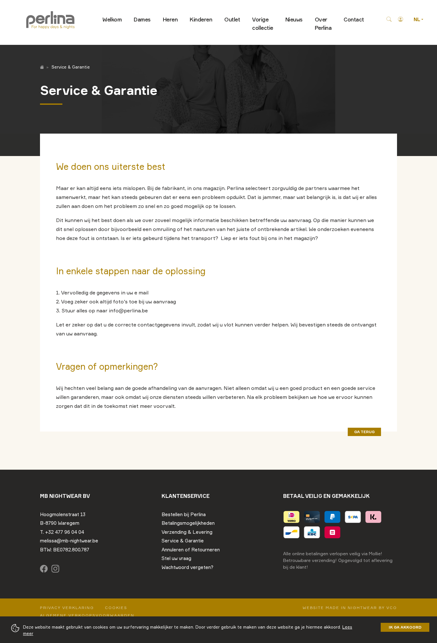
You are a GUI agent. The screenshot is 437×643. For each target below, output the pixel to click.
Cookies (116, 607)
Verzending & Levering (187, 532)
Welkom (112, 19)
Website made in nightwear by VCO (350, 607)
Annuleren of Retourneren (191, 550)
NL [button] (417, 19)
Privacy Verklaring (67, 607)
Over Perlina (323, 23)
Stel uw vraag (176, 558)
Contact (354, 19)
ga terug (364, 431)
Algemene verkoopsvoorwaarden (87, 615)
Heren (170, 19)
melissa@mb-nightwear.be (69, 541)
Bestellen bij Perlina (184, 514)
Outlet (232, 19)
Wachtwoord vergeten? (187, 567)
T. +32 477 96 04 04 (62, 532)
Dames (142, 19)
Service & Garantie (183, 541)
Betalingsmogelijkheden (188, 523)
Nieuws (294, 19)
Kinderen (201, 19)
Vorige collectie (262, 23)
